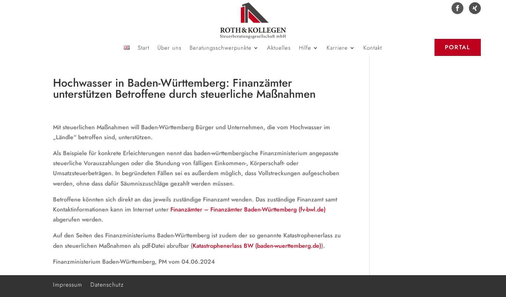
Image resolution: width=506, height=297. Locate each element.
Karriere (337, 48)
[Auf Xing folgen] (475, 8)
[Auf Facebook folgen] (457, 8)
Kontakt (372, 48)
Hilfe (305, 48)
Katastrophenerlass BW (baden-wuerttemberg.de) (257, 245)
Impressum (67, 283)
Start (143, 48)
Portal (457, 47)
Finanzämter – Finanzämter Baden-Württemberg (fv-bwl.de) (248, 209)
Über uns (169, 48)
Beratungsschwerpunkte (221, 48)
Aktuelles (279, 48)
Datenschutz (107, 283)
